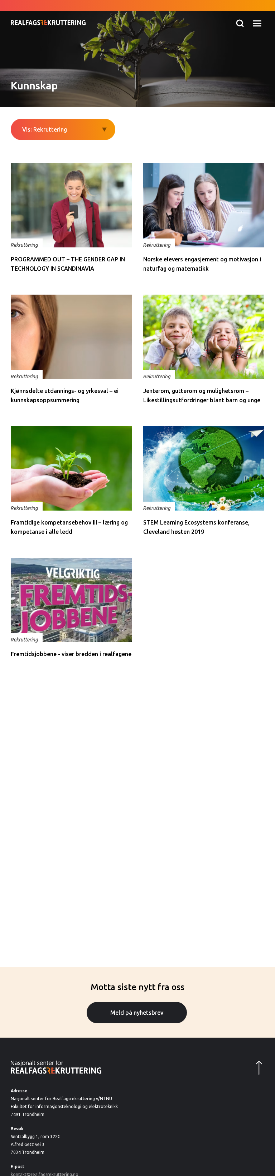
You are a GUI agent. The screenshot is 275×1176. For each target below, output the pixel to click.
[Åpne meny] (257, 23)
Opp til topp (253, 1068)
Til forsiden (48, 13)
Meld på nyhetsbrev (136, 1012)
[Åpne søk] (240, 23)
